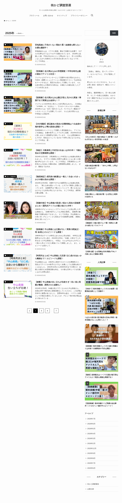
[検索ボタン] (92, 15)
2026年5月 (91, 429)
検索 (114, 33)
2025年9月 (91, 453)
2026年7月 (91, 419)
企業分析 (90, 489)
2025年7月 (91, 463)
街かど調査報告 (93, 484)
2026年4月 (91, 434)
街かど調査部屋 (61, 5)
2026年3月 (91, 438)
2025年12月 (91, 448)
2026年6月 (91, 424)
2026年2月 (91, 443)
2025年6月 (91, 468)
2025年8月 (91, 458)
